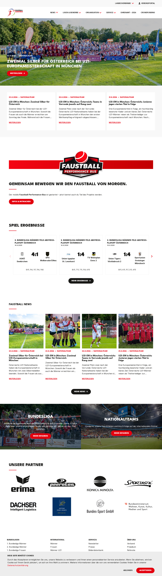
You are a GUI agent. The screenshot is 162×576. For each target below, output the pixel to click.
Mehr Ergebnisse (80, 281)
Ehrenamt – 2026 (128, 13)
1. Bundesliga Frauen (16, 550)
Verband (131, 543)
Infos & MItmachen (21, 202)
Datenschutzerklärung (17, 565)
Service (109, 13)
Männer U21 (56, 550)
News (52, 13)
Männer (54, 543)
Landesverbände (123, 3)
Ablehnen (127, 570)
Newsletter (93, 543)
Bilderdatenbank (95, 550)
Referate (131, 550)
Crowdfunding (148, 13)
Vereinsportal (148, 3)
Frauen (53, 547)
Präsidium (131, 547)
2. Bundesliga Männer (17, 547)
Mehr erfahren (40, 436)
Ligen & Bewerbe (70, 13)
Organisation (92, 13)
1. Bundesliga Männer (16, 543)
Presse (91, 547)
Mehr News (79, 392)
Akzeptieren (145, 570)
